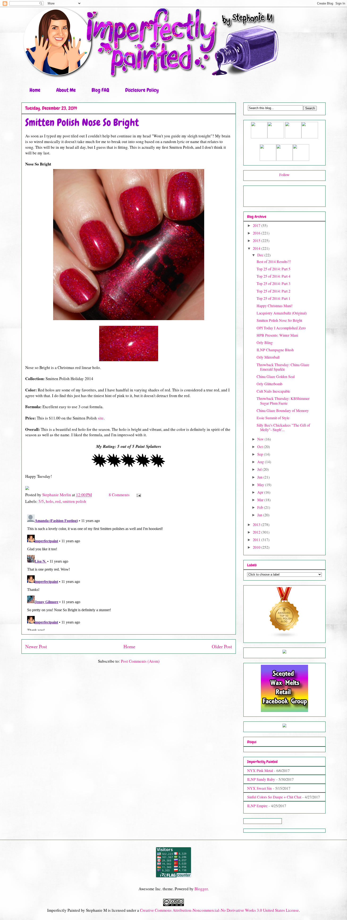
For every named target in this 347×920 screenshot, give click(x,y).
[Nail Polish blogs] (284, 636)
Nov (261, 439)
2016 (257, 232)
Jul (259, 469)
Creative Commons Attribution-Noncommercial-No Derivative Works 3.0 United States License (219, 910)
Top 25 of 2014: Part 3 (273, 283)
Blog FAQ (100, 90)
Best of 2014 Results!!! (274, 261)
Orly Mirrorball (268, 357)
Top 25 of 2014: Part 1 (273, 298)
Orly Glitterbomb (269, 383)
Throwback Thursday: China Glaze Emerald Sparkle (283, 367)
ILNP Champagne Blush (275, 349)
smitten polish (74, 501)
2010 (257, 547)
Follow (284, 174)
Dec (260, 254)
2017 (257, 225)
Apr (260, 492)
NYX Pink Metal (260, 770)
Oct (260, 446)
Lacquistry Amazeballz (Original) (282, 312)
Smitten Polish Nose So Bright (279, 320)
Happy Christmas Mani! (274, 305)
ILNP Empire (257, 805)
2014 (257, 248)
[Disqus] (128, 572)
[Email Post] (138, 494)
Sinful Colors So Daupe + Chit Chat (274, 796)
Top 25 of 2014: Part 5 (273, 268)
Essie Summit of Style (273, 417)
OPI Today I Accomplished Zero (281, 327)
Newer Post (36, 646)
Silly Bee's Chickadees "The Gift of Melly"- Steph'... (283, 427)
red (58, 501)
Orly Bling (265, 342)
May (261, 484)
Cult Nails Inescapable (273, 391)
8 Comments (119, 494)
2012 (257, 532)
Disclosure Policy (142, 90)
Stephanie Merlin (57, 494)
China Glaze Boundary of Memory (283, 410)
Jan (260, 514)
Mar (260, 499)
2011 (257, 539)
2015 (257, 240)
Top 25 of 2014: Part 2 (273, 290)
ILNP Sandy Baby (261, 779)
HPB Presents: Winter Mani (277, 335)
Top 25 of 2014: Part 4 (273, 276)
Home (35, 90)
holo (49, 501)
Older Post (222, 646)
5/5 (41, 501)
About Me (66, 90)
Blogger (201, 888)
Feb (260, 507)
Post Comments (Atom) (140, 661)
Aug (261, 461)
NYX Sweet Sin (259, 788)
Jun (260, 477)
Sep (260, 454)
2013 (257, 524)
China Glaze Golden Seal (276, 376)
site (101, 418)
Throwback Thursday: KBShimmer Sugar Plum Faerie (283, 400)
